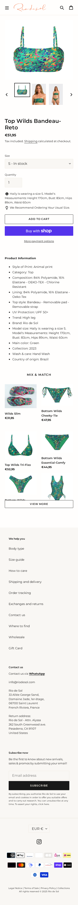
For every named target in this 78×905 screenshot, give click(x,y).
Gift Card (15, 648)
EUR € (37, 829)
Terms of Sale (31, 888)
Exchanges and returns (26, 604)
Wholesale (16, 637)
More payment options (39, 241)
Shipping (30, 141)
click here (43, 804)
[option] (22, 90)
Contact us (17, 615)
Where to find (19, 626)
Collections (64, 888)
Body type (16, 549)
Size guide (16, 560)
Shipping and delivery (25, 582)
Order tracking (20, 593)
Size (7, 155)
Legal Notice (15, 888)
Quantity (10, 174)
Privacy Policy (48, 888)
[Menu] (6, 7)
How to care (18, 571)
